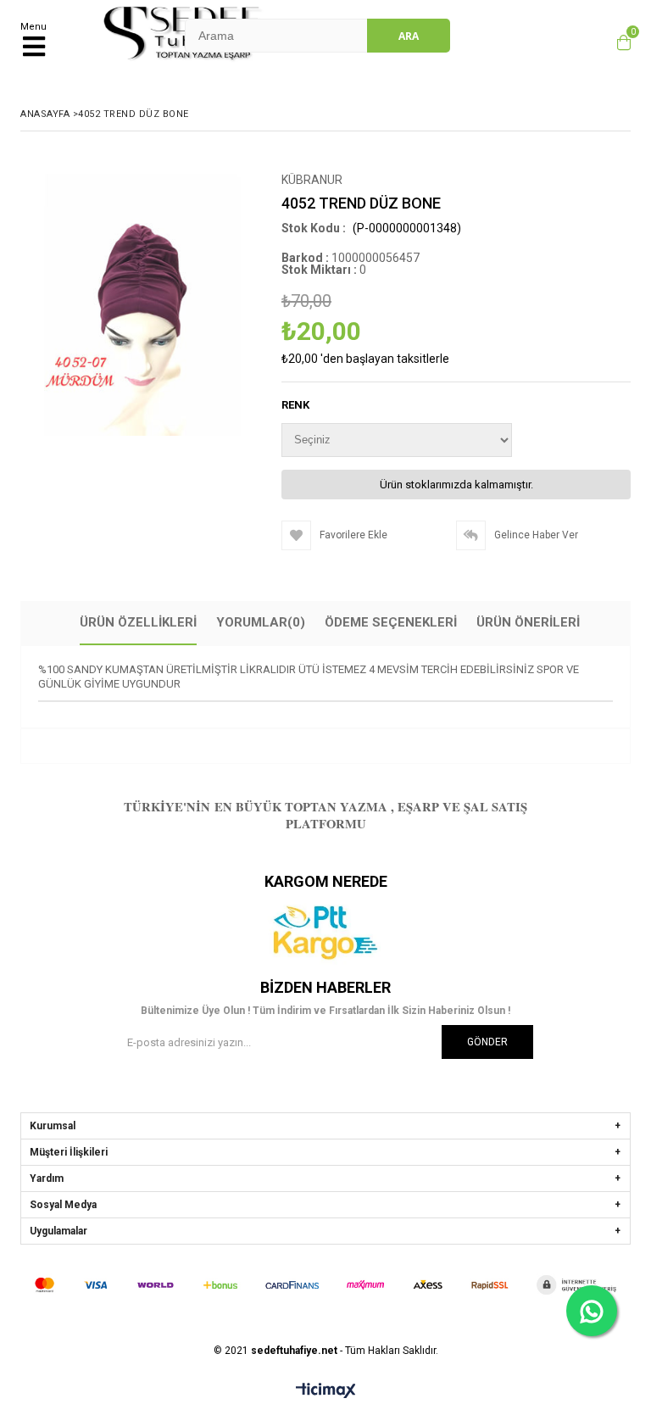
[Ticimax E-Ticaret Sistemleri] (326, 1391)
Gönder (487, 1042)
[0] (620, 42)
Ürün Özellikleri (138, 622)
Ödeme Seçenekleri (391, 622)
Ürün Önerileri (528, 622)
